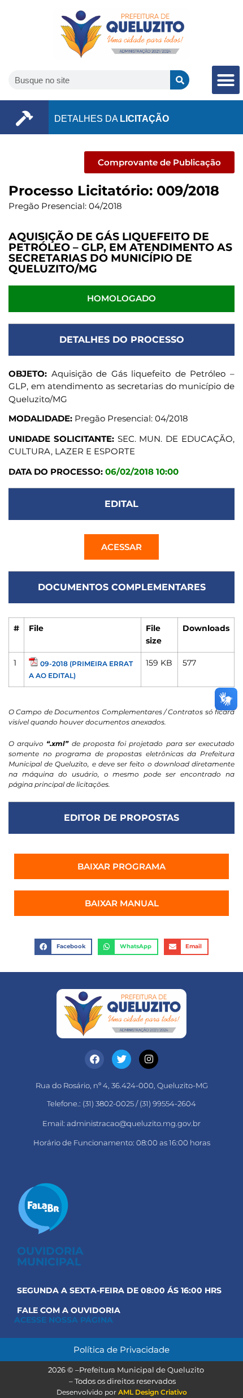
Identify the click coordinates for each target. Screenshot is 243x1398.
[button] (226, 80)
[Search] (179, 79)
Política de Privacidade (121, 1349)
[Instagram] (148, 1059)
